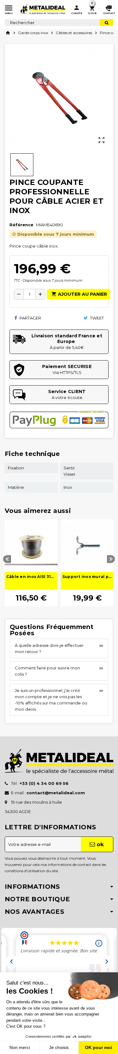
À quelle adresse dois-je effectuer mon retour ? (49, 648)
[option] (31, 562)
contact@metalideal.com (55, 792)
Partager (30, 317)
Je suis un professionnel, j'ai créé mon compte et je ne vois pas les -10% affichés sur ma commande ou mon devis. (51, 700)
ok (99, 844)
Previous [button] (7, 559)
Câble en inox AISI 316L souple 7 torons (31, 576)
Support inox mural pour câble (87, 576)
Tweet (96, 317)
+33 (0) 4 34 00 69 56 (44, 783)
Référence (21, 224)
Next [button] (111, 559)
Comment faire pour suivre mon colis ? (47, 671)
